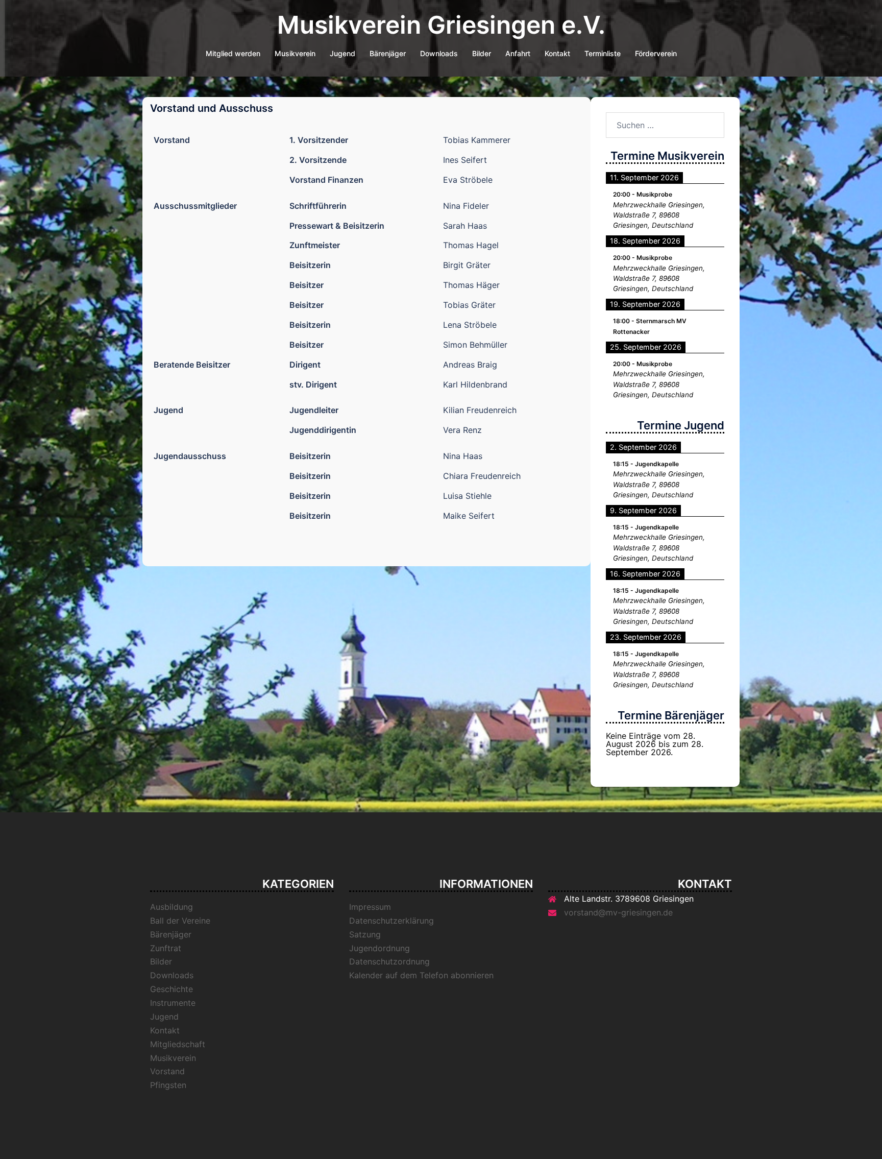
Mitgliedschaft (177, 1044)
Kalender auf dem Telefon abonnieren (421, 975)
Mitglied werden (233, 53)
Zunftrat (165, 948)
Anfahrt (517, 53)
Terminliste (602, 53)
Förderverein (656, 53)
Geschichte (171, 989)
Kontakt (557, 53)
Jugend (342, 53)
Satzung (365, 934)
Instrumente (172, 1003)
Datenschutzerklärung (391, 920)
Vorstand (167, 1071)
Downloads (439, 53)
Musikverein (295, 53)
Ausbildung (171, 907)
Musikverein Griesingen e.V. (441, 25)
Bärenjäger (388, 53)
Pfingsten (168, 1085)
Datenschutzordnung (389, 961)
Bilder (481, 53)
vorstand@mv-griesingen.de (618, 912)
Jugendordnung (379, 948)
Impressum (370, 907)
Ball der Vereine (180, 920)
